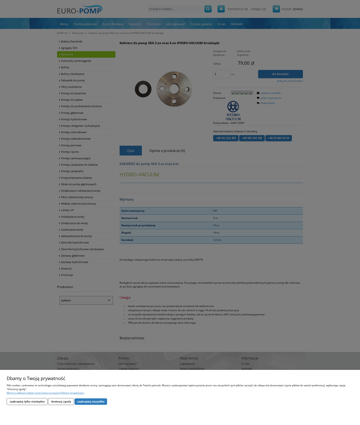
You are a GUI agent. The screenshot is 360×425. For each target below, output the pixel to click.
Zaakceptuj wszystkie (90, 401)
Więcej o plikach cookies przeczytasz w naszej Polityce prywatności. (45, 393)
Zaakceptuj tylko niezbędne (27, 401)
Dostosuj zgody (61, 401)
